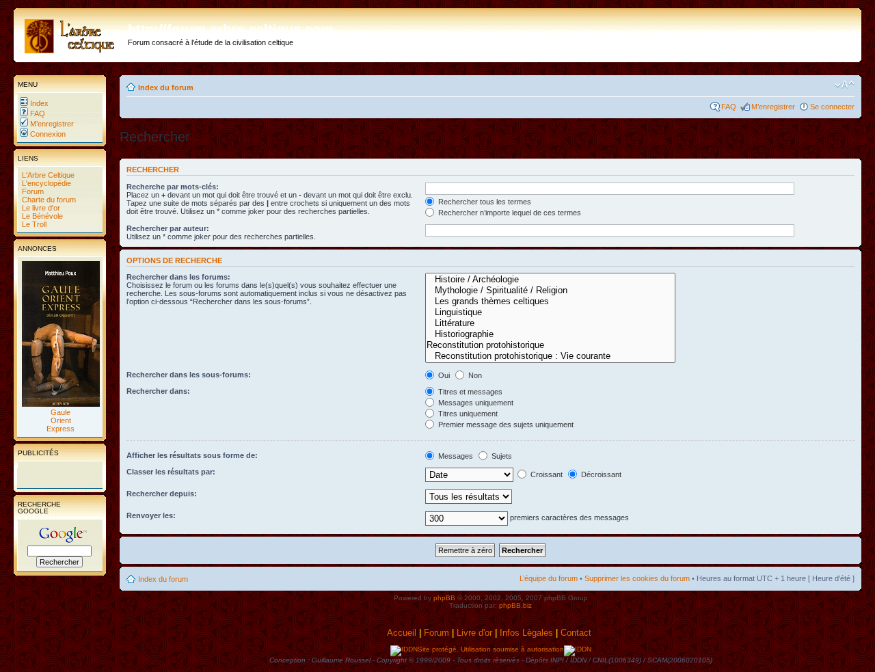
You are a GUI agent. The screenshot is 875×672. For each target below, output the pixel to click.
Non (474, 375)
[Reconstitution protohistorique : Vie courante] (550, 356)
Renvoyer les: (151, 515)
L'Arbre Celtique (47, 175)
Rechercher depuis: (161, 493)
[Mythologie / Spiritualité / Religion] (550, 290)
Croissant (545, 474)
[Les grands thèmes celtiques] (550, 301)
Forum (32, 191)
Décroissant (600, 474)
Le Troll (33, 224)
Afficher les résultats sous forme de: (192, 455)
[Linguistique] (550, 312)
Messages (454, 456)
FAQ (36, 113)
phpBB (444, 598)
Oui (443, 375)
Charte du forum (48, 200)
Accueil (401, 633)
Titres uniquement (467, 413)
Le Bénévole (41, 216)
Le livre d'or (40, 208)
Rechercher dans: (158, 391)
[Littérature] (550, 323)
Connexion (47, 134)
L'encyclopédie (45, 183)
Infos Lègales (526, 633)
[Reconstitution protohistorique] (550, 345)
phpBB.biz (515, 605)
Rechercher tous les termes (483, 202)
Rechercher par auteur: (167, 228)
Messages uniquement (474, 403)
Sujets (500, 456)
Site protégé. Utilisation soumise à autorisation (491, 649)
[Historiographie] (550, 334)
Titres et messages (469, 392)
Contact (577, 633)
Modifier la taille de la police (844, 85)
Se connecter (832, 107)
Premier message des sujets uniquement (505, 424)
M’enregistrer (51, 124)
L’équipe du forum (549, 578)
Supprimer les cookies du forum (637, 578)
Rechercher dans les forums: (178, 277)
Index (38, 103)
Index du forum (165, 87)
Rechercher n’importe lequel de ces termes (508, 213)
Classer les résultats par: (170, 472)
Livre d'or (474, 633)
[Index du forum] (72, 33)
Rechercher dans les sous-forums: (188, 375)
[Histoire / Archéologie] (550, 279)
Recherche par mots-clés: (172, 187)
